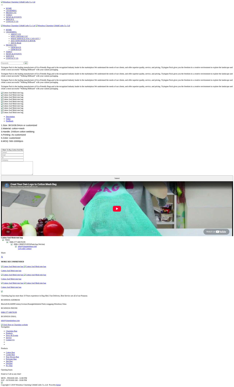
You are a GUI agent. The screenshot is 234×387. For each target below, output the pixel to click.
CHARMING (11, 10)
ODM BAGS (16, 49)
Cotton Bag (10, 352)
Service (9, 338)
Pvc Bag (9, 366)
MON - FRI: (6, 378)
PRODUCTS (11, 13)
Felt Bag (9, 363)
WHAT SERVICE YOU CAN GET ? (25, 39)
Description (10, 117)
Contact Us (10, 340)
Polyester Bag (11, 359)
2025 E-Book (16, 43)
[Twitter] (2, 257)
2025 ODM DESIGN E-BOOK (23, 41)
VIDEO (9, 15)
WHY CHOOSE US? (19, 36)
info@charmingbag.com (27, 246)
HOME (9, 8)
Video (8, 119)
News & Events (12, 335)
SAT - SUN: (6, 380)
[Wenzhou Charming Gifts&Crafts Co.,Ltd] (18, 2)
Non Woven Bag (12, 357)
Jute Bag (9, 361)
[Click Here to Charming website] (14, 325)
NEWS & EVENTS (14, 17)
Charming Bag (11, 331)
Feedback (9, 121)
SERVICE (10, 19)
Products (9, 333)
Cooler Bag (10, 355)
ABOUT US (16, 34)
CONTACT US (12, 21)
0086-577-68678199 (9, 312)
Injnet (58, 385)
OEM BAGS (16, 47)
